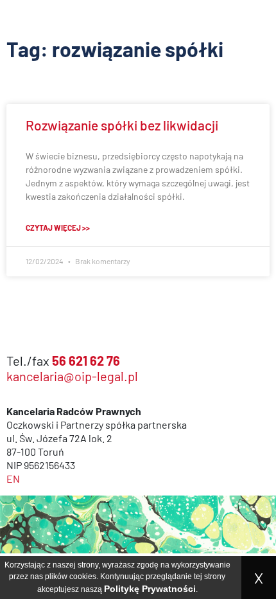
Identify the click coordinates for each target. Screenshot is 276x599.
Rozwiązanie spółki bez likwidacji (122, 125)
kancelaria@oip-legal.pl (72, 376)
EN (13, 478)
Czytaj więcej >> (58, 227)
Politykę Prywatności (150, 589)
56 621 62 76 (86, 360)
